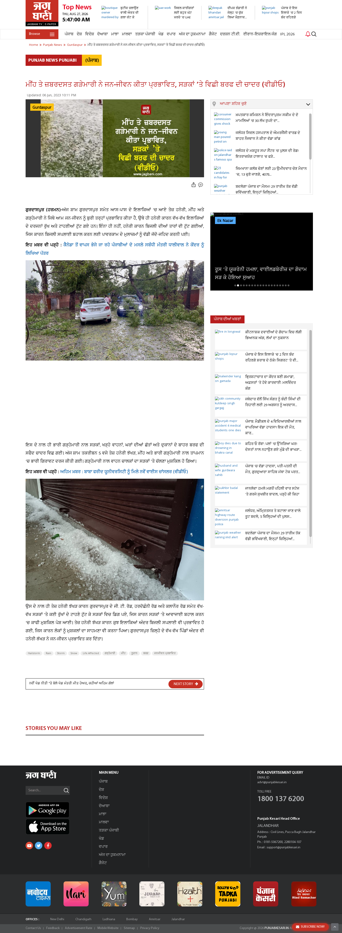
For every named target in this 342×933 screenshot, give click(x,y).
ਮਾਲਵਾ (127, 34)
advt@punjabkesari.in (272, 782)
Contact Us (33, 928)
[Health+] (189, 893)
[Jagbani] (47, 777)
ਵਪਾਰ (171, 34)
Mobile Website (107, 928)
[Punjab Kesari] (265, 893)
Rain (48, 653)
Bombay (132, 919)
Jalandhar (178, 919)
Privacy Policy (149, 928)
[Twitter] (38, 845)
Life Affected (91, 653)
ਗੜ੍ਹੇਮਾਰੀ (110, 653)
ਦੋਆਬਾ (102, 34)
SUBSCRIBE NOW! (313, 927)
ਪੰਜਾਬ (69, 34)
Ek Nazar (225, 221)
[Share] (193, 185)
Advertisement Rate (78, 928)
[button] (266, 104)
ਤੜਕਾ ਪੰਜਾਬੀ (145, 34)
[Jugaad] (151, 893)
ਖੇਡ (161, 34)
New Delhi (57, 919)
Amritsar (154, 919)
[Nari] (76, 893)
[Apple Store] (59, 827)
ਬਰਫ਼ (145, 653)
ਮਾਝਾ (115, 34)
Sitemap (129, 928)
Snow (73, 653)
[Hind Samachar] (303, 893)
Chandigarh (83, 919)
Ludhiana (109, 919)
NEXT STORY (184, 684)
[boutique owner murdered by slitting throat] (122, 26)
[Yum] (114, 893)
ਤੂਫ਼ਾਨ (134, 653)
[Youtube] (29, 845)
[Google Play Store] (59, 810)
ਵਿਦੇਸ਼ (89, 34)
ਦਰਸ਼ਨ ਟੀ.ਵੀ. (230, 34)
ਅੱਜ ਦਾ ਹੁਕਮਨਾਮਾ (192, 34)
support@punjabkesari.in (283, 847)
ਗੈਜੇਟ (213, 34)
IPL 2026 (287, 34)
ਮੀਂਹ (123, 653)
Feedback (53, 928)
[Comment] (201, 185)
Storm (61, 653)
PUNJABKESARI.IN (277, 928)
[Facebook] (48, 845)
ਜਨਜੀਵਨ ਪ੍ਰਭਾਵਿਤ (165, 653)
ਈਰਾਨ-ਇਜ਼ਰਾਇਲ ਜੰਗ (260, 34)
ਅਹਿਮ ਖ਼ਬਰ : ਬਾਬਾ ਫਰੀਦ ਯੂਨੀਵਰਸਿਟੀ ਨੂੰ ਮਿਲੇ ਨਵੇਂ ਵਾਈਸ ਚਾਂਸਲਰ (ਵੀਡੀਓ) (124, 472)
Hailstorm (34, 653)
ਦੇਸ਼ (79, 34)
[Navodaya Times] (38, 893)
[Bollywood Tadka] (227, 893)
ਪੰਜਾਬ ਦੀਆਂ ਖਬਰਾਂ (227, 319)
